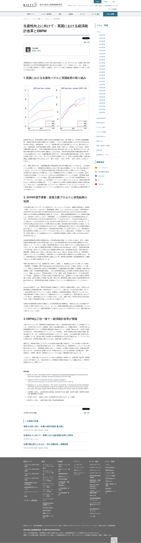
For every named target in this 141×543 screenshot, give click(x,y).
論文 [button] (60, 14)
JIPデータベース (95, 464)
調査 (25, 496)
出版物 (60, 461)
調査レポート (47, 513)
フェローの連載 (101, 132)
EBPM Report (100, 122)
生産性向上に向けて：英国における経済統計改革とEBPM (48, 435)
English (105, 1)
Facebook (101, 176)
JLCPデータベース (95, 473)
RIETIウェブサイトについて (72, 525)
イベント (76, 461)
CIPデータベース (95, 470)
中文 (113, 1)
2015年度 (102, 69)
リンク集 (92, 516)
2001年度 (102, 112)
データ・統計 (94, 461)
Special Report (101, 118)
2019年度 (102, 56)
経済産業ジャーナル (102, 154)
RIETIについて (72, 5)
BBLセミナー (78, 470)
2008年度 (102, 90)
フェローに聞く (101, 127)
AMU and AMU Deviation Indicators (94, 486)
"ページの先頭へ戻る (114, 540)
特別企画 (99, 150)
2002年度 (102, 109)
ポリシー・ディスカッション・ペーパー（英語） (48, 485)
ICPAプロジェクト (95, 513)
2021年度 (102, 50)
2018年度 (57, 19)
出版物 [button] (70, 14)
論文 (43, 461)
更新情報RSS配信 (103, 172)
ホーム (26, 19)
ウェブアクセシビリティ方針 (53, 525)
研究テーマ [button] (31, 14)
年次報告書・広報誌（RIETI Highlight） (64, 483)
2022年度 (102, 47)
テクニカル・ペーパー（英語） (48, 495)
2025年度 (102, 38)
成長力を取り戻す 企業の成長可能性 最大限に (44, 426)
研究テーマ (28, 461)
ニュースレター (103, 167)
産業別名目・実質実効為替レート (95, 481)
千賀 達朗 (35, 48)
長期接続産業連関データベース (95, 499)
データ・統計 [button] (95, 14)
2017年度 (102, 63)
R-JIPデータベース (95, 467)
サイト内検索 (112, 9)
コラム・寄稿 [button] (110, 14)
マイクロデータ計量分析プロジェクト (95, 504)
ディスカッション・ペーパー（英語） (48, 472)
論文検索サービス (110, 5)
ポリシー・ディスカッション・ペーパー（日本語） (48, 478)
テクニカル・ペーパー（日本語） (48, 490)
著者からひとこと (64, 476)
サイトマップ (83, 5)
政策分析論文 (47, 510)
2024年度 (102, 41)
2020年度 (102, 53)
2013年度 (102, 75)
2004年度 (102, 103)
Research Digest (48, 507)
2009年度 (102, 87)
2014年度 (102, 72)
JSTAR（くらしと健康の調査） (95, 492)
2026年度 (102, 35)
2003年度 (102, 106)
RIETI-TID (93, 495)
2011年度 (102, 81)
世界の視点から (101, 136)
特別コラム (99, 141)
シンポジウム (78, 464)
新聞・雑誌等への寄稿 (103, 145)
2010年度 (102, 84)
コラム (47, 19)
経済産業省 (112, 525)
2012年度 (102, 78)
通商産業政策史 (63, 473)
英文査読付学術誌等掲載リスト (48, 504)
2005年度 (102, 100)
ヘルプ (91, 5)
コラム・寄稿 (36, 19)
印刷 (88, 42)
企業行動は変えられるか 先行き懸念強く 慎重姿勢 (46, 444)
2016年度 (102, 66)
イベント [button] (82, 14)
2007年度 (102, 94)
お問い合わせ (99, 5)
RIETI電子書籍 (63, 479)
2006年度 (102, 97)
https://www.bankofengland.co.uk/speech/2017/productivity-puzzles (49, 381)
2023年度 (102, 44)
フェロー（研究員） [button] (46, 14)
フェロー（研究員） (31, 500)
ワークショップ (79, 467)
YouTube (101, 184)
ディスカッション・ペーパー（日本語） (48, 466)
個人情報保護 (38, 525)
